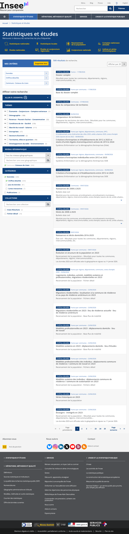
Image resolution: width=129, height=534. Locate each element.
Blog (91, 3)
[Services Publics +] (98, 526)
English (125, 3)
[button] (121, 200)
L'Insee (88, 464)
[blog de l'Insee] (78, 447)
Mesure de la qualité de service (97, 481)
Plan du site (109, 531)
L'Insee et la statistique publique (110, 17)
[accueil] (4, 17)
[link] (114, 429)
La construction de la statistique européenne (103, 477)
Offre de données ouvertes (14, 502)
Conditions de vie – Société (22, 123)
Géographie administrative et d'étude (18, 489)
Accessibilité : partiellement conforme (51, 531)
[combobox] (101, 8)
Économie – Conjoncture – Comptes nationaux (29, 111)
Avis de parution (15, 447)
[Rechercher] (110, 8)
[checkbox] (8, 111)
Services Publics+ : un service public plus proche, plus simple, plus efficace (104, 487)
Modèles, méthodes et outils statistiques (19, 494)
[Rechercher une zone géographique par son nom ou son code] (48, 160)
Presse (100, 3)
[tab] (27, 98)
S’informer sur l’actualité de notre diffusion (60, 486)
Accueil (5, 23)
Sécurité (98, 531)
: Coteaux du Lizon (18, 165)
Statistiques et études (23, 17)
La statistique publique (94, 473)
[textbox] (91, 8)
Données (10, 177)
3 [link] (86, 429)
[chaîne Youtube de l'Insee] (72, 446)
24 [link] (100, 429)
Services (83, 17)
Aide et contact (93, 446)
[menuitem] (4, 17)
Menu (83, 3)
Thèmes (121, 8)
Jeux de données (14, 185)
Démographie (17, 115)
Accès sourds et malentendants (80, 531)
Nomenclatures (9, 485)
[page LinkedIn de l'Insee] (61, 447)
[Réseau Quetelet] (44, 526)
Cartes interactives (15, 189)
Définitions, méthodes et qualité (56, 17)
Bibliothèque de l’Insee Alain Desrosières (60, 494)
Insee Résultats (13, 210)
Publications (12, 192)
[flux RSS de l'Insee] (84, 446)
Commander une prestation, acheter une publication (60, 499)
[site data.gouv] (78, 526)
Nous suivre (49, 504)
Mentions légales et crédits (24, 531)
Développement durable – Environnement (28, 144)
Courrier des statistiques (13, 498)
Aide (109, 3)
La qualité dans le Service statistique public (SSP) (22, 481)
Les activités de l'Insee (94, 468)
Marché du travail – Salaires (23, 127)
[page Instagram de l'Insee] (55, 446)
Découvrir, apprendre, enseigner (57, 477)
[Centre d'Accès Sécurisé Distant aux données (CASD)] (61, 526)
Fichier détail (12, 214)
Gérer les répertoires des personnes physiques (62, 490)
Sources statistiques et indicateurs (16, 477)
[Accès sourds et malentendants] (116, 4)
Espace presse (50, 513)
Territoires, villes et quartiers (23, 139)
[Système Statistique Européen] (27, 526)
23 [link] (95, 429)
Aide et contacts (51, 509)
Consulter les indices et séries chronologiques (62, 468)
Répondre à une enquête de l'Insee (58, 481)
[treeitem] (27, 111)
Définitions (8, 472)
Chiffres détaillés (14, 181)
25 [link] (105, 429)
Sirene (47, 473)
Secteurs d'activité (18, 135)
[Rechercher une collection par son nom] (48, 204)
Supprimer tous (41, 63)
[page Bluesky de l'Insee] (49, 446)
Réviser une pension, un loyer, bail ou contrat (61, 464)
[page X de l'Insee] (66, 446)
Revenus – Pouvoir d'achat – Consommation (29, 119)
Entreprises (16, 131)
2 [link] (81, 429)
